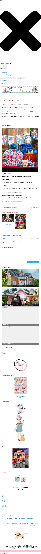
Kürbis (8, 523)
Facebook (20, 484)
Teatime (20, 201)
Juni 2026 (3, 495)
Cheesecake (36, 516)
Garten (15, 104)
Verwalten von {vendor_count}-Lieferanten (8, 74)
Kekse (34, 521)
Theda (3, 238)
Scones (37, 523)
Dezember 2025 (4, 502)
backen (12, 104)
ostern (10, 523)
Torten (3, 352)
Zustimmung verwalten (4, 553)
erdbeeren (4, 521)
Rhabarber (19, 523)
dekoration (28, 518)
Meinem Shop (18, 396)
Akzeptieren (2, 78)
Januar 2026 (4, 501)
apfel (2, 516)
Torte (6, 526)
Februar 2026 (4, 500)
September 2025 (4, 506)
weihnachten (28, 526)
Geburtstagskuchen (10, 521)
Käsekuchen (4, 523)
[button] (20, 31)
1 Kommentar (26, 104)
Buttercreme (27, 516)
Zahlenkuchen (4, 353)
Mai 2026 (3, 496)
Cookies (17, 518)
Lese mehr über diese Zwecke (6, 75)
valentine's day (11, 525)
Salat (25, 523)
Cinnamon (13, 518)
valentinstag (16, 525)
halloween (23, 521)
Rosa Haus (23, 523)
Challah (33, 516)
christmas (8, 518)
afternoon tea (10, 201)
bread (17, 516)
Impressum (3, 83)
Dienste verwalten (4, 72)
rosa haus (19, 104)
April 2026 (3, 497)
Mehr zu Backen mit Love (20, 397)
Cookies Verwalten (13, 78)
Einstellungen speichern (21, 78)
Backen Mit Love (8, 516)
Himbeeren (28, 521)
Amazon (21, 396)
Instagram (20, 482)
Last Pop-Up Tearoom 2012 (33, 215)
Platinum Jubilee (16, 201)
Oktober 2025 (4, 505)
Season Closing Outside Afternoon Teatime (8, 224)
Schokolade (33, 523)
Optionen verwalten (4, 71)
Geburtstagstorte (17, 521)
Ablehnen (7, 78)
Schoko (28, 523)
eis (35, 518)
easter (33, 518)
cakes (30, 516)
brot (23, 516)
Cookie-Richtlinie (4, 80)
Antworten (37, 238)
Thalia (24, 396)
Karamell (31, 521)
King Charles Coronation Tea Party (20, 230)
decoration (23, 518)
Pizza (13, 523)
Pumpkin (15, 523)
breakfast (20, 516)
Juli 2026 (3, 494)
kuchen (36, 521)
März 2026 (3, 499)
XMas (34, 525)
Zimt (37, 525)
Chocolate (3, 518)
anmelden (10, 111)
